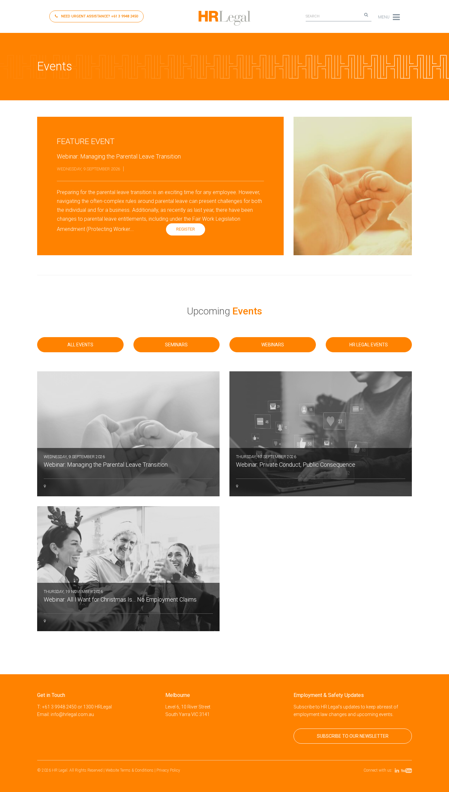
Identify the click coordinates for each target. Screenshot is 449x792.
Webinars (272, 344)
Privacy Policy (168, 770)
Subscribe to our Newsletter (353, 736)
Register (185, 229)
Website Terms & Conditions (130, 770)
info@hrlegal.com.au (72, 714)
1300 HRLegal (97, 706)
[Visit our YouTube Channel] (407, 770)
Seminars (176, 344)
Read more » (150, 229)
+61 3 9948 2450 (99, 16)
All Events (80, 344)
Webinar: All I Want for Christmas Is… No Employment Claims (120, 596)
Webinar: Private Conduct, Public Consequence (295, 461)
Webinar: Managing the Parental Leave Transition (106, 461)
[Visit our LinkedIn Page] (398, 770)
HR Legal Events (368, 344)
